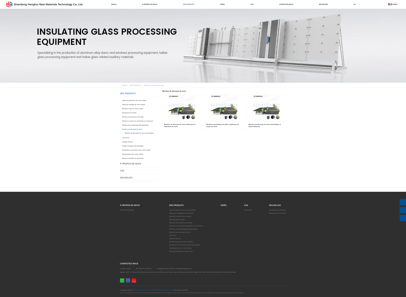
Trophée (124, 85)
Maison (114, 4)
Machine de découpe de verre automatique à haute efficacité (265, 125)
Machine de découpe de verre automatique (139, 133)
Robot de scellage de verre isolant (133, 104)
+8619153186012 (145, 269)
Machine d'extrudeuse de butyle (132, 117)
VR (354, 4)
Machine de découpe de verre (132, 129)
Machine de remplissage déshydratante (135, 125)
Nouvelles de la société (277, 213)
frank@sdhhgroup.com (184, 269)
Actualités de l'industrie (277, 210)
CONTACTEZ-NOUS (286, 4)
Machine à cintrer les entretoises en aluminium (137, 121)
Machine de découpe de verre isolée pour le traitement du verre (180, 125)
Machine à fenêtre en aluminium (133, 158)
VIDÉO (222, 4)
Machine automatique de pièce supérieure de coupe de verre (222, 125)
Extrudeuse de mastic (129, 113)
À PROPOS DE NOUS (130, 163)
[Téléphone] (403, 202)
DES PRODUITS (135, 85)
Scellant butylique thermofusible (132, 146)
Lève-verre (125, 138)
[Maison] (9, 4)
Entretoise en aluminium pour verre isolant (136, 150)
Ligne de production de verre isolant (134, 100)
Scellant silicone (127, 142)
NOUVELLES (126, 177)
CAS (122, 170)
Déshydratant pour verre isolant (132, 154)
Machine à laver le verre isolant (132, 108)
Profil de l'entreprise (127, 210)
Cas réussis (248, 210)
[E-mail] (403, 210)
